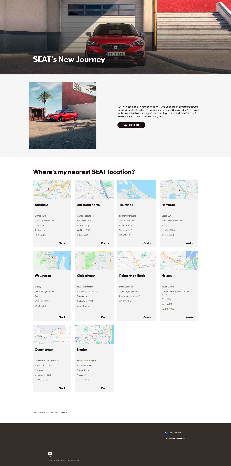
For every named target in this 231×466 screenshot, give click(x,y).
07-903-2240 (168, 235)
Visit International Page (174, 438)
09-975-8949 (41, 235)
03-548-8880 (168, 309)
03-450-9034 (41, 380)
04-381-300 (40, 306)
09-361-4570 (83, 235)
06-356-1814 (125, 301)
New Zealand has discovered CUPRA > (50, 412)
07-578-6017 (125, 235)
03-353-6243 (83, 306)
